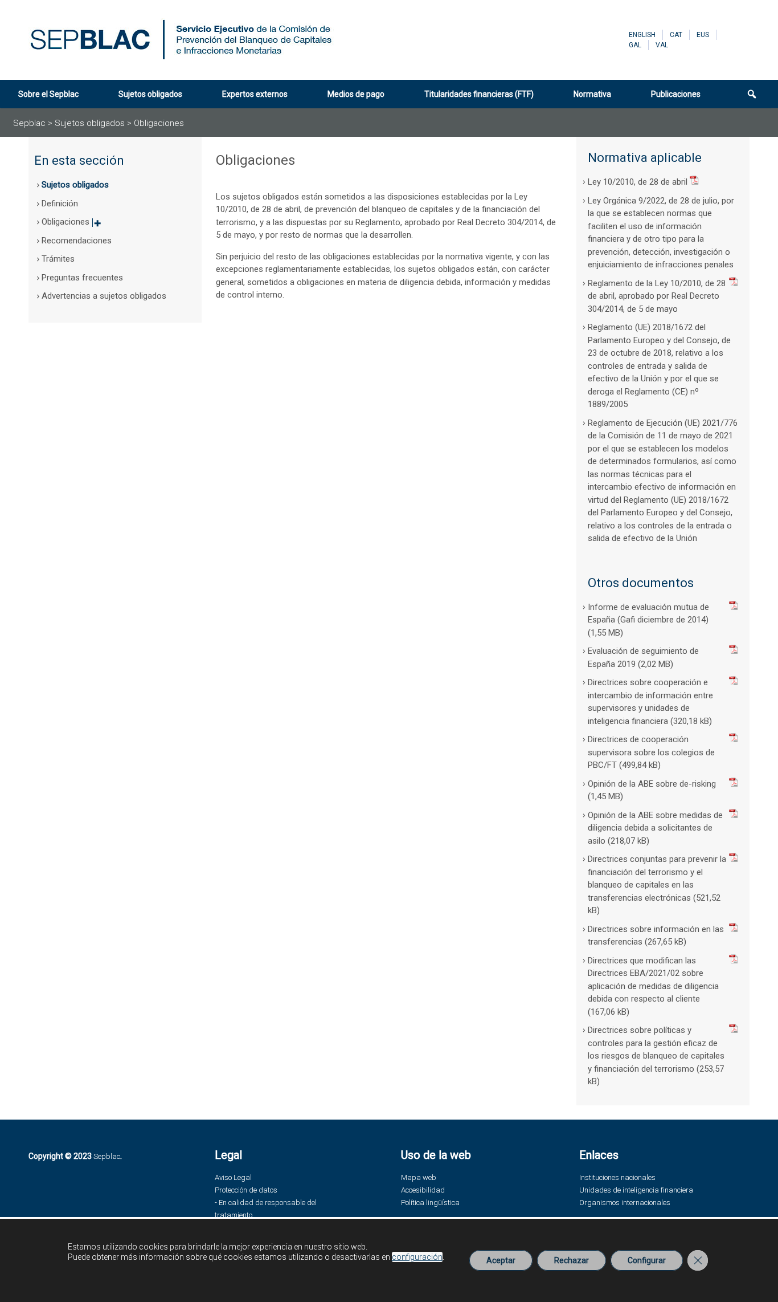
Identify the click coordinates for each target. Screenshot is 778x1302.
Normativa (592, 94)
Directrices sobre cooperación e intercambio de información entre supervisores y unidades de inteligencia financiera (650, 701)
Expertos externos (255, 94)
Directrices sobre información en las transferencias (656, 935)
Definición (60, 203)
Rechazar (571, 1260)
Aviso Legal (233, 1177)
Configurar (647, 1260)
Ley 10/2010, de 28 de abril (637, 182)
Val (662, 45)
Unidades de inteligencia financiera (636, 1190)
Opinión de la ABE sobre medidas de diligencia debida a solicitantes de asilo (655, 828)
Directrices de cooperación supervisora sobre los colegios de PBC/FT (651, 752)
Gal (635, 45)
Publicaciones (676, 94)
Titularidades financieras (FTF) (479, 94)
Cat (676, 35)
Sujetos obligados (150, 94)
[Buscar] (747, 94)
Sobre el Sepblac (48, 94)
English (642, 35)
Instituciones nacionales (617, 1177)
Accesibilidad (423, 1190)
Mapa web (418, 1177)
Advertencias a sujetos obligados (104, 296)
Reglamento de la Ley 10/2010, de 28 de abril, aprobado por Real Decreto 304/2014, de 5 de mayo (657, 296)
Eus (703, 35)
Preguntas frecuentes (82, 277)
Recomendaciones (77, 240)
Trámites (58, 259)
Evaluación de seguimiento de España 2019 (643, 657)
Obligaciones (71, 225)
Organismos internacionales (624, 1202)
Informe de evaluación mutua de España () (648, 613)
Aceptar (500, 1260)
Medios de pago (355, 94)
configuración (417, 1257)
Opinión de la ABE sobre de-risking (652, 784)
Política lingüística (430, 1202)
